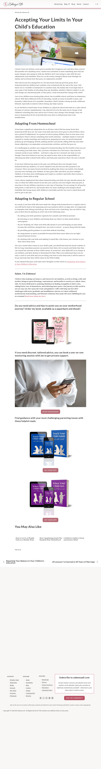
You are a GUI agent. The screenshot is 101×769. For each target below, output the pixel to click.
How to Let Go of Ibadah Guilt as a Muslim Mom (25, 539)
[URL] (43, 698)
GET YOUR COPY (50, 470)
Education (18, 549)
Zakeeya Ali (25, 12)
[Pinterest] (52, 698)
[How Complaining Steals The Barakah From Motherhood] (51, 535)
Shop (73, 4)
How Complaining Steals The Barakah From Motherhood (51, 539)
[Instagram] (46, 698)
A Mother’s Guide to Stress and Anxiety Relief (74, 539)
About (79, 4)
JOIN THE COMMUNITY (74, 698)
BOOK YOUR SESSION (50, 412)
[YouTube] (49, 698)
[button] (83, 532)
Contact (86, 4)
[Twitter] (40, 698)
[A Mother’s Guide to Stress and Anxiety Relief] (75, 535)
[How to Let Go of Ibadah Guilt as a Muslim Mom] (27, 535)
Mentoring (58, 4)
